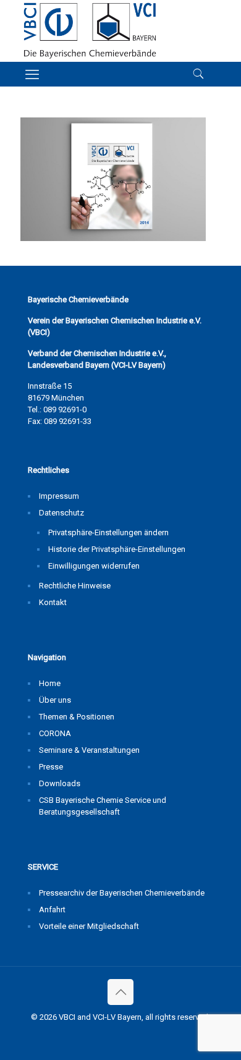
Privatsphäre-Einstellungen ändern (108, 532)
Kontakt (53, 602)
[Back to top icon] (120, 992)
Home (50, 683)
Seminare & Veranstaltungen (89, 750)
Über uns (55, 700)
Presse (51, 766)
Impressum (59, 496)
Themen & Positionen (76, 716)
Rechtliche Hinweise (75, 585)
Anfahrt (52, 909)
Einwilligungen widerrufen (94, 565)
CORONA (55, 733)
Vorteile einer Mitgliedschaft (89, 926)
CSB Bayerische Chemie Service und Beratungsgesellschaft (102, 805)
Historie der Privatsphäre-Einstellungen (116, 549)
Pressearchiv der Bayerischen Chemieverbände (122, 892)
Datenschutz (61, 512)
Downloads (59, 783)
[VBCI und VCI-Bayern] (89, 31)
